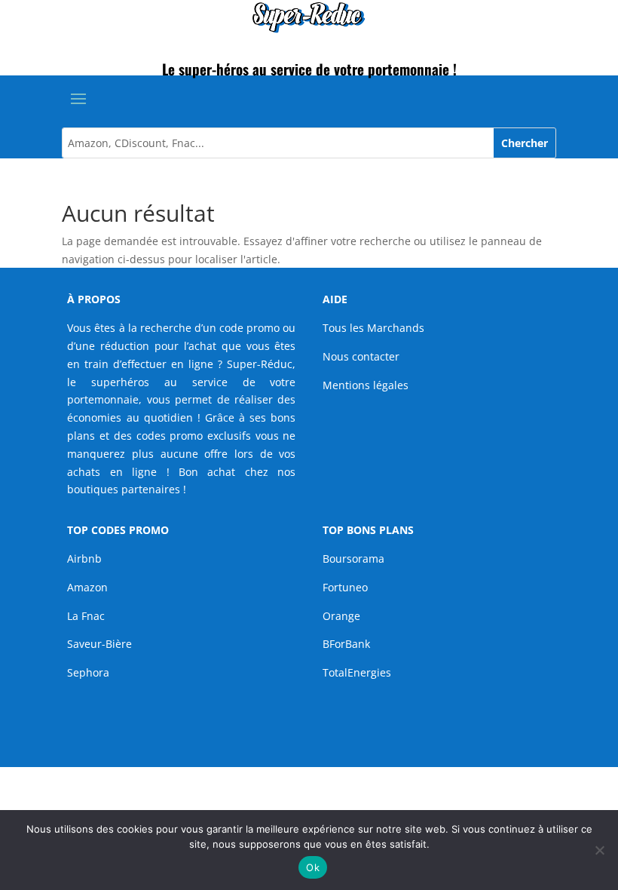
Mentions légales (365, 385)
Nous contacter (361, 356)
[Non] (599, 850)
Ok (313, 867)
